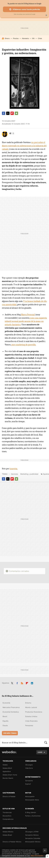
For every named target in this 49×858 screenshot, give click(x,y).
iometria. (14, 468)
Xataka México (8, 832)
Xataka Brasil (7, 835)
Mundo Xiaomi (8, 778)
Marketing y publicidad (29, 474)
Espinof (28, 784)
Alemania (25, 38)
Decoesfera (7, 816)
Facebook (3, 113)
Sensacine (29, 781)
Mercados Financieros (11, 707)
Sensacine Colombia (32, 838)
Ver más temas (10, 733)
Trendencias (7, 812)
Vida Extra (29, 768)
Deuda (5, 725)
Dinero (7, 38)
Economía (6, 703)
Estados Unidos (31, 716)
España (5, 721)
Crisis (40, 38)
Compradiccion (8, 819)
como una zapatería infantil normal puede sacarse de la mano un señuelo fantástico (26, 321)
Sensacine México (32, 835)
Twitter (8, 113)
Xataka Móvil (7, 768)
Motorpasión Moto (32, 800)
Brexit (5, 716)
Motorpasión (30, 796)
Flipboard (12, 113)
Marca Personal (28, 314)
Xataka (5, 765)
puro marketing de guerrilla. (23, 344)
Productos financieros (33, 712)
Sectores (14, 474)
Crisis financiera (31, 721)
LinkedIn (32, 683)
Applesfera (7, 771)
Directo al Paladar (9, 796)
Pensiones (29, 725)
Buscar (46, 742)
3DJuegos (29, 765)
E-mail (16, 113)
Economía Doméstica (11, 712)
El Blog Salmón (30, 812)
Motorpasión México (32, 842)
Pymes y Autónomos (32, 816)
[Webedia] (9, 754)
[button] (12, 133)
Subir (40, 752)
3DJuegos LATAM (31, 832)
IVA (33, 38)
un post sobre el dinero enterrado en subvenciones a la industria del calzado (24, 145)
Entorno (28, 703)
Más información (37, 856)
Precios (16, 38)
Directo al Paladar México (12, 842)
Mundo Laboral (31, 707)
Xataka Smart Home (10, 775)
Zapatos (46, 474)
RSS (22, 683)
